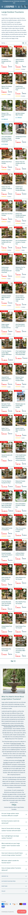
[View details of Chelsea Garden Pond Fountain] (7, 618)
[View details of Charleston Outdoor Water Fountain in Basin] (7, 288)
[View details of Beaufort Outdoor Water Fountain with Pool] (21, 420)
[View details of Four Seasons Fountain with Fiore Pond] (7, 51)
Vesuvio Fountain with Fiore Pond (7, 455)
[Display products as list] (25, 43)
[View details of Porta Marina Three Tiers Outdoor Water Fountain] (21, 641)
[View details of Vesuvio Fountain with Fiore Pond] (7, 447)
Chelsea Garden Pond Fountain (7, 627)
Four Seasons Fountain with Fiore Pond (6, 61)
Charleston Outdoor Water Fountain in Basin (6, 297)
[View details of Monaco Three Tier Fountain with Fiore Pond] (21, 154)
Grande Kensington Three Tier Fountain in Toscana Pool (7, 555)
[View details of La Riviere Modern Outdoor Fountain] (21, 545)
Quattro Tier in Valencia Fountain (6, 429)
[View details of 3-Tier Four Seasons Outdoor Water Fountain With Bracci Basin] (7, 343)
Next (12, 661)
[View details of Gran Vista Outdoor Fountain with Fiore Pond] (21, 316)
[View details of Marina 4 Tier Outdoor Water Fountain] (7, 78)
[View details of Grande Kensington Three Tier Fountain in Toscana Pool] (7, 545)
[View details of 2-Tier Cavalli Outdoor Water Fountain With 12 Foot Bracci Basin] (7, 496)
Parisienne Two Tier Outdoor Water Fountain (20, 269)
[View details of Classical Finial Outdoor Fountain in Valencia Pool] (7, 369)
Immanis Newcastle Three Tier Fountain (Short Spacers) (6, 603)
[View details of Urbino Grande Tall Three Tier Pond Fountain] (7, 569)
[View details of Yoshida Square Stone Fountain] (21, 128)
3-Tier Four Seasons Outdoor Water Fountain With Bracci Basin (7, 353)
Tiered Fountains (8, 726)
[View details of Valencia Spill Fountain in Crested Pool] (7, 520)
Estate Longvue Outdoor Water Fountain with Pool (6, 326)
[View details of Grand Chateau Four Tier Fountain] (7, 641)
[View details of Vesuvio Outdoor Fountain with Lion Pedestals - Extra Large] (21, 288)
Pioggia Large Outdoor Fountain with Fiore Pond (7, 242)
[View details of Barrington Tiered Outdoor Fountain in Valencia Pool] (7, 396)
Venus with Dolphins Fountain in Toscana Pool (21, 505)
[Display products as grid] (23, 43)
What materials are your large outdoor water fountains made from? (11, 845)
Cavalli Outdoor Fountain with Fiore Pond (20, 88)
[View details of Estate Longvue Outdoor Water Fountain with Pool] (7, 316)
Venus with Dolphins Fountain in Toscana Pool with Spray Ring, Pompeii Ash (7, 139)
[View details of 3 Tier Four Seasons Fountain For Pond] (7, 473)
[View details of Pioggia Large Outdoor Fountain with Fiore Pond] (7, 232)
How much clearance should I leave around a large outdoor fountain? (12, 854)
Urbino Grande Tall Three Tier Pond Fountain (6, 579)
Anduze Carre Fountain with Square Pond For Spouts (21, 215)
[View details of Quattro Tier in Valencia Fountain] (7, 420)
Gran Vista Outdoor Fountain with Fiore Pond (20, 326)
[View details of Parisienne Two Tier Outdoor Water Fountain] (21, 259)
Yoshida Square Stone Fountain (21, 137)
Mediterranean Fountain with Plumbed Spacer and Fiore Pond (6, 270)
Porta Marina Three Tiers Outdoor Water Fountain (20, 650)
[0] (25, 7)
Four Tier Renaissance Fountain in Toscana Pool (21, 242)
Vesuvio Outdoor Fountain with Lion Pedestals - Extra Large (20, 298)
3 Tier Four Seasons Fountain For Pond (6, 481)
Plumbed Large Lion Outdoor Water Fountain (20, 405)
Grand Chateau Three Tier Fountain (21, 627)
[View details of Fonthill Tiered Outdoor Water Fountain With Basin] (21, 179)
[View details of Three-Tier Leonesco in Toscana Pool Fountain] (21, 520)
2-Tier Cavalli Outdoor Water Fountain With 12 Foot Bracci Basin (7, 505)
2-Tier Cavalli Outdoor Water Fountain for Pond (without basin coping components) (21, 457)
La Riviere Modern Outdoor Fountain (20, 554)
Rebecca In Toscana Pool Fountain (20, 481)
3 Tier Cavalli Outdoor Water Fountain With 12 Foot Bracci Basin (21, 352)
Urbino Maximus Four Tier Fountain (21, 578)
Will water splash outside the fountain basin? (10, 861)
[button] (25, 7)
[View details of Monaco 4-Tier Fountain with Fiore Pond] (7, 105)
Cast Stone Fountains (16, 743)
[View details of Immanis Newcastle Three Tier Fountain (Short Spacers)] (7, 594)
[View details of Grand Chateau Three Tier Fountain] (21, 618)
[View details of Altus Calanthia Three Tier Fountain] (21, 594)
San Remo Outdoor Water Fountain (20, 114)
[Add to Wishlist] (10, 48)
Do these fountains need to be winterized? (10, 822)
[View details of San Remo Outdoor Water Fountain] (21, 105)
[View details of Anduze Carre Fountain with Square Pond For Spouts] (21, 206)
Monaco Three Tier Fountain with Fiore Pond (20, 163)
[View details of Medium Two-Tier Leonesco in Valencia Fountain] (7, 179)
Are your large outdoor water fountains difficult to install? (10, 814)
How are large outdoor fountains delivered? (11, 869)
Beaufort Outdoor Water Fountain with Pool (20, 430)
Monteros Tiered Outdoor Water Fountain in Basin (20, 378)
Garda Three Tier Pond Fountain (7, 214)
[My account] (19, 6)
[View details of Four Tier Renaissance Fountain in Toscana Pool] (21, 232)
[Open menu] (2, 6)
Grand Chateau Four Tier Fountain (6, 649)
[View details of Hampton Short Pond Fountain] (7, 154)
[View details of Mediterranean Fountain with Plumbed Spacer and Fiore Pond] (7, 259)
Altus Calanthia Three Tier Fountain (21, 602)
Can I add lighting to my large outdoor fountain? (10, 837)
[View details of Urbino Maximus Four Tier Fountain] (21, 569)
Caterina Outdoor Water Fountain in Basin (20, 61)
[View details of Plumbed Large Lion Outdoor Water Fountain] (21, 396)
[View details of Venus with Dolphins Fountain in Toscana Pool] (21, 496)
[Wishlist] (22, 6)
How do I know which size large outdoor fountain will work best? (11, 829)
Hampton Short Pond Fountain (7, 162)
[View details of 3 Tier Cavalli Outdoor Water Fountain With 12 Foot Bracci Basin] (21, 343)
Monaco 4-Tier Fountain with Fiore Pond (6, 115)
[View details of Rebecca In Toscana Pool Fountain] (21, 473)
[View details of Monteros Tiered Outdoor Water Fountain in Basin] (21, 369)
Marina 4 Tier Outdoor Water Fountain (7, 87)
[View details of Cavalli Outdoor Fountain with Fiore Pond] (21, 78)
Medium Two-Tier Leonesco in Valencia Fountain (7, 188)
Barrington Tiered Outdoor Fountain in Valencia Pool (6, 405)
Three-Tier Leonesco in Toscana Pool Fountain (21, 529)
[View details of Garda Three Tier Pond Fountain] (7, 206)
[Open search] (16, 6)
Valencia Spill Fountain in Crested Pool (7, 528)
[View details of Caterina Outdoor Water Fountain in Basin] (21, 51)
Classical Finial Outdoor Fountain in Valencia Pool (6, 378)
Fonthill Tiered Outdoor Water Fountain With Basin (20, 188)
